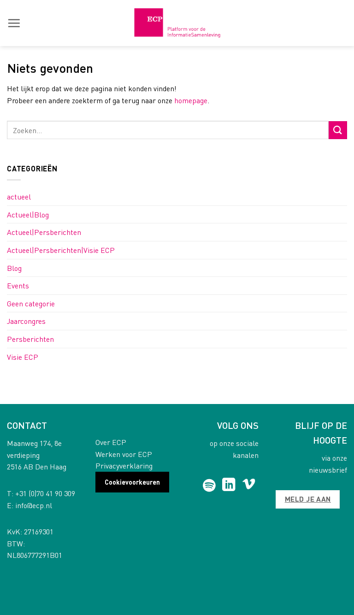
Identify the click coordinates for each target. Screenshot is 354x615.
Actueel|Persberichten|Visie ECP (61, 250)
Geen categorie (31, 303)
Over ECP (110, 442)
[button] (14, 23)
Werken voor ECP (123, 454)
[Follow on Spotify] (209, 485)
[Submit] (338, 130)
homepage (190, 100)
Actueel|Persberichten (44, 232)
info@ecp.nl (33, 505)
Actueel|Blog (28, 214)
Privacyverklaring (124, 465)
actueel (19, 196)
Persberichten (30, 339)
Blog (14, 268)
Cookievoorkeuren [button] (132, 482)
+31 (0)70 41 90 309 (45, 493)
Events (18, 285)
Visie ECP (22, 357)
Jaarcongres (26, 321)
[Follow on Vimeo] (248, 485)
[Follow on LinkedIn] (229, 485)
